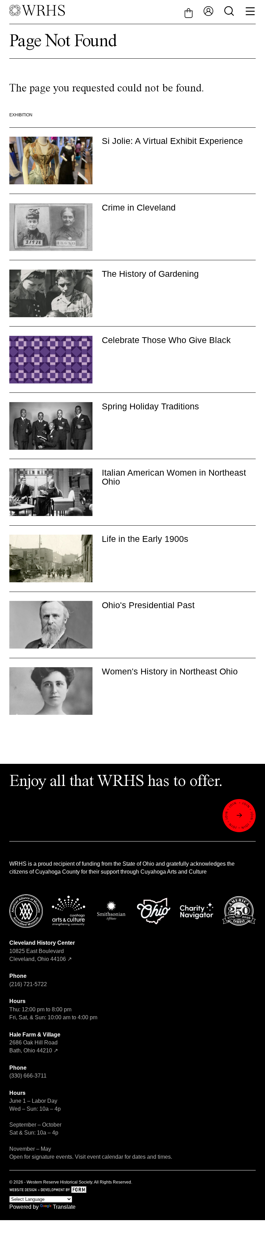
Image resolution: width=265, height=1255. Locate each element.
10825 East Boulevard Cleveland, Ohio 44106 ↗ (42, 951)
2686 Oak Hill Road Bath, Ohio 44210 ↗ (34, 1042)
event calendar (105, 1157)
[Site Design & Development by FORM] (132, 1190)
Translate (64, 1207)
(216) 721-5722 (28, 984)
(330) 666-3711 (28, 1076)
